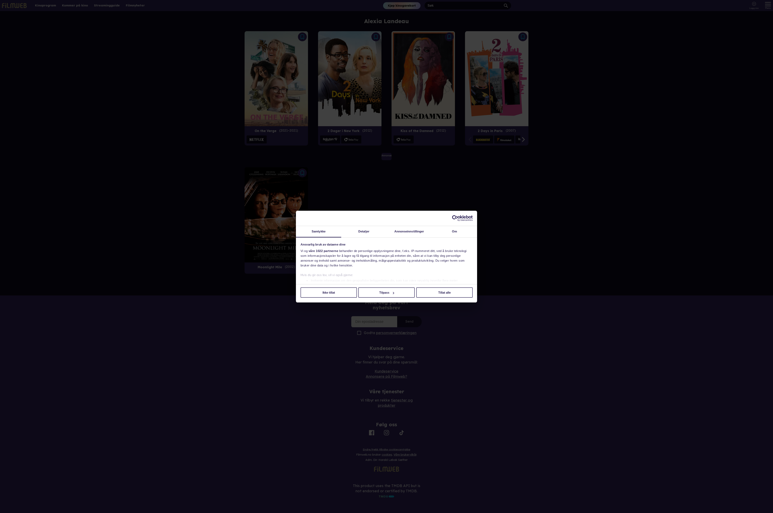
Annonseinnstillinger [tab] (409, 231)
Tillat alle (444, 292)
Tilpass (384, 292)
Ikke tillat (328, 292)
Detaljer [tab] (363, 231)
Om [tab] (454, 231)
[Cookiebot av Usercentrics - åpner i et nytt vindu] (455, 218)
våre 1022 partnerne (323, 251)
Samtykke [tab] (319, 231)
